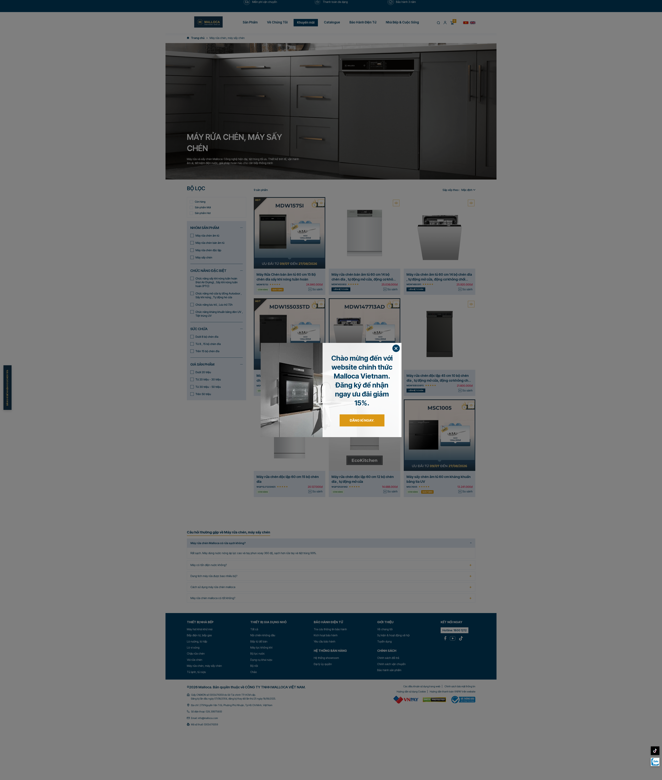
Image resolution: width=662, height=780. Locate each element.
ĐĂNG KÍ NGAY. (362, 420)
